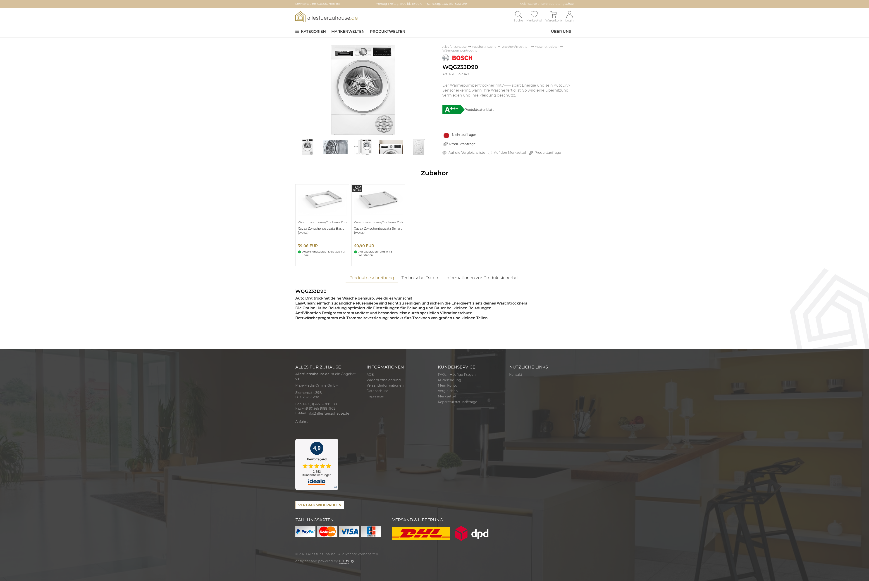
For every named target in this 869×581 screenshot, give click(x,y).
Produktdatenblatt (479, 109)
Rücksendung (449, 380)
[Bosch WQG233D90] (363, 89)
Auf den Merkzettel (509, 153)
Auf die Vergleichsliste (466, 153)
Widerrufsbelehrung (384, 380)
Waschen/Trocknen (515, 46)
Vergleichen (448, 391)
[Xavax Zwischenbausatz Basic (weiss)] (322, 202)
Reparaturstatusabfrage (457, 402)
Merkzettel (447, 396)
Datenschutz (377, 391)
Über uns (561, 31)
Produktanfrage (462, 144)
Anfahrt (301, 422)
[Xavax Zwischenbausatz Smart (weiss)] (378, 202)
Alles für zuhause (454, 46)
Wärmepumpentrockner (460, 50)
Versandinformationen (385, 385)
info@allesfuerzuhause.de (328, 413)
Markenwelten (348, 31)
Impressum (376, 396)
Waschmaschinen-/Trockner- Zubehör (325, 222)
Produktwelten (387, 31)
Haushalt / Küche (484, 46)
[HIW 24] (344, 561)
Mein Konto (447, 385)
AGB (370, 375)
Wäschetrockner (547, 46)
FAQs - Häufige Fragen (457, 375)
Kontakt (515, 375)
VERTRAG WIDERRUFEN (319, 505)
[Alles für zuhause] (326, 16)
